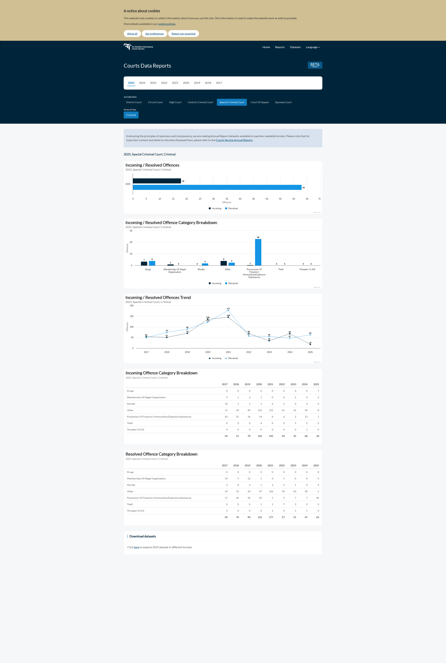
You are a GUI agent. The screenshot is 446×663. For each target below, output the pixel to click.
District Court (134, 102)
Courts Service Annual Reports (234, 140)
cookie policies (166, 23)
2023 (153, 82)
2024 (142, 82)
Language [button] (312, 47)
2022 (164, 82)
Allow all (132, 33)
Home (266, 47)
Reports (280, 47)
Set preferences (154, 33)
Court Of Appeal (260, 102)
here (136, 547)
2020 (186, 82)
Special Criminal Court (232, 102)
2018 (208, 82)
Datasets (295, 47)
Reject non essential (183, 33)
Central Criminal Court (200, 102)
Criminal (131, 114)
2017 (219, 82)
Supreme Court (283, 102)
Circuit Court (155, 102)
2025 (131, 82)
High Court (175, 102)
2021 (175, 82)
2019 (197, 82)
